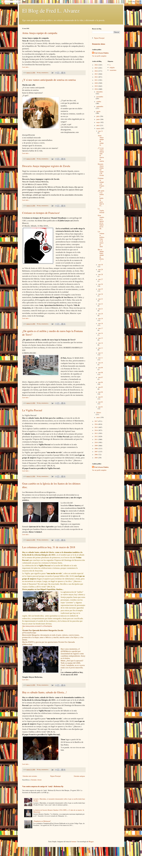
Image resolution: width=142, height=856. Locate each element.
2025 (96, 68)
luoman (73, 841)
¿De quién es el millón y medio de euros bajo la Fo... (101, 198)
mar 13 (100, 348)
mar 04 (100, 392)
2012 (96, 436)
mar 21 (100, 309)
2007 (96, 451)
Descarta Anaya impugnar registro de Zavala (46, 166)
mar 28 (100, 274)
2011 (96, 439)
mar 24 (100, 294)
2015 (96, 427)
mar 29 (100, 269)
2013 (96, 433)
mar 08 (100, 372)
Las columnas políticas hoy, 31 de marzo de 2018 (48, 547)
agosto (98, 111)
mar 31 (100, 131)
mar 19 (100, 318)
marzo (98, 128)
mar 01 (100, 407)
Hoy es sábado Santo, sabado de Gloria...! (44, 692)
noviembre (99, 97)
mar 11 (100, 358)
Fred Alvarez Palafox (101, 53)
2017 (96, 421)
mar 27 (100, 279)
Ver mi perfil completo (99, 56)
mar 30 (100, 264)
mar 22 (100, 304)
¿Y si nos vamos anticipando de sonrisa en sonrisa (49, 80)
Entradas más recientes (30, 776)
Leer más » (25, 67)
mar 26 (100, 284)
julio (98, 116)
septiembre (99, 106)
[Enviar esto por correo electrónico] (56, 73)
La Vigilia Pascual (32, 410)
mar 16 (100, 333)
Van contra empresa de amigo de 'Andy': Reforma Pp (42, 786)
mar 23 (100, 299)
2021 (96, 80)
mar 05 (100, 387)
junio (98, 119)
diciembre (99, 92)
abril (98, 125)
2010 (96, 442)
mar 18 (100, 323)
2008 (96, 448)
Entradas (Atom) (36, 780)
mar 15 (100, 338)
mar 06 (100, 382)
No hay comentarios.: (43, 73)
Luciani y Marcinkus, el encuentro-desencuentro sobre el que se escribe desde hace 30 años (59, 800)
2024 (96, 71)
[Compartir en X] (60, 73)
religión (112, 67)
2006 (96, 454)
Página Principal (55, 776)
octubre (98, 101)
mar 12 (100, 353)
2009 (96, 445)
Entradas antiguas (79, 776)
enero (98, 417)
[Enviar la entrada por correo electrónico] (52, 73)
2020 (96, 83)
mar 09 (100, 367)
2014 (96, 430)
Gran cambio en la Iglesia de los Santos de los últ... (101, 222)
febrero (98, 412)
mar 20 (100, 314)
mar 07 (100, 377)
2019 (96, 86)
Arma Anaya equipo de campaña (39, 33)
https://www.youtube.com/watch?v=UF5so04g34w (37, 626)
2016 (96, 424)
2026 (96, 65)
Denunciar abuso (98, 44)
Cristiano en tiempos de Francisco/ (41, 213)
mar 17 (100, 328)
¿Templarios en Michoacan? (42, 821)
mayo (98, 122)
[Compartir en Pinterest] (64, 73)
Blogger (91, 841)
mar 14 (100, 343)
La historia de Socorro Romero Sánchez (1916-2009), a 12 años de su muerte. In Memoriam (58, 811)
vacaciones (113, 70)
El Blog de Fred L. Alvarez (51, 10)
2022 (96, 77)
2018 (96, 89)
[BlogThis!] (58, 73)
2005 (96, 458)
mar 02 (100, 402)
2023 (96, 74)
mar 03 (100, 397)
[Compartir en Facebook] (62, 73)
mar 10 (100, 363)
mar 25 (100, 289)
